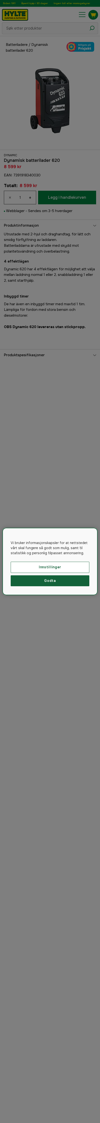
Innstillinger (50, 567)
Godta (50, 580)
